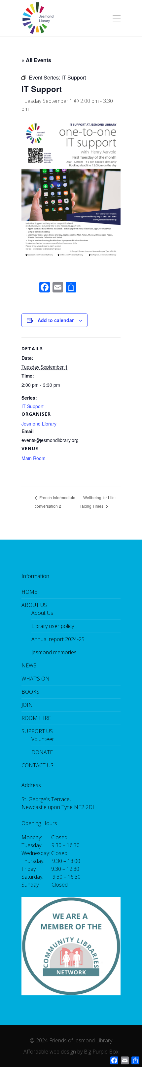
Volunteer (42, 739)
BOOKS (30, 691)
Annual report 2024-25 (58, 639)
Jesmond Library (38, 423)
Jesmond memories (54, 652)
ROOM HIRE (36, 718)
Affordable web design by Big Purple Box (71, 1051)
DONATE (42, 752)
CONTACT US (37, 765)
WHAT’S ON (35, 678)
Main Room (33, 458)
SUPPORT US (37, 731)
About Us (42, 612)
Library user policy (52, 626)
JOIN (27, 704)
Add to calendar (56, 320)
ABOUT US (34, 605)
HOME (29, 591)
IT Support (32, 406)
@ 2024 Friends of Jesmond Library (71, 1040)
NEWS (28, 665)
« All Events (36, 60)
